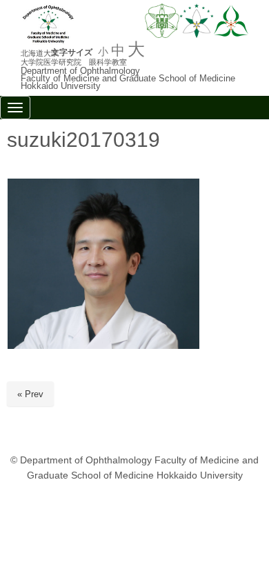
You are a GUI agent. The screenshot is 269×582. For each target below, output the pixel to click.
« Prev (30, 394)
